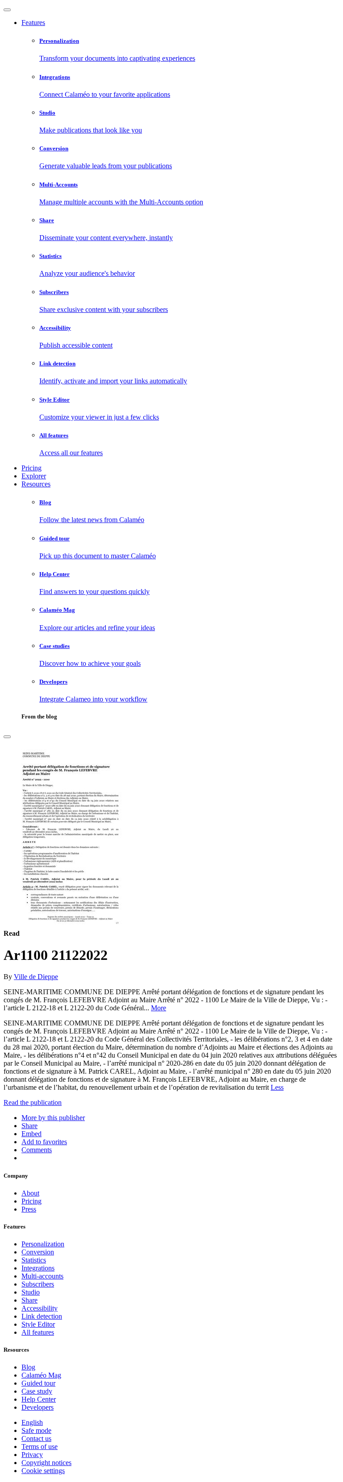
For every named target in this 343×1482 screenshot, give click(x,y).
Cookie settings (43, 1470)
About (30, 1193)
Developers (37, 1407)
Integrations (37, 1268)
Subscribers (37, 1284)
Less (277, 1087)
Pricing (31, 468)
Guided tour (38, 1383)
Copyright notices (46, 1462)
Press (28, 1209)
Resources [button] (35, 484)
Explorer (33, 476)
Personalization (42, 1244)
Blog (28, 1367)
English (32, 1422)
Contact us (36, 1438)
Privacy (32, 1454)
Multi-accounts (42, 1276)
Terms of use (39, 1446)
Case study (36, 1391)
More (158, 1008)
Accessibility (39, 1308)
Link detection (41, 1316)
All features (37, 1332)
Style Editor (38, 1324)
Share (29, 1300)
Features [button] (33, 22)
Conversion (37, 1252)
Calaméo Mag (41, 1375)
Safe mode (36, 1430)
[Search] (7, 736)
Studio (30, 1292)
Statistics (33, 1260)
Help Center (38, 1399)
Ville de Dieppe (36, 976)
